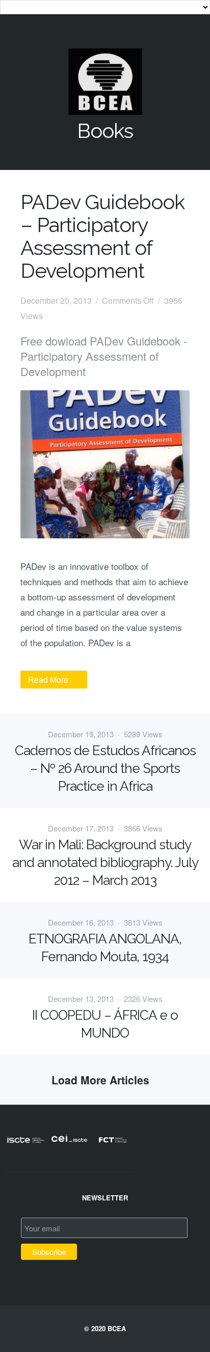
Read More (48, 679)
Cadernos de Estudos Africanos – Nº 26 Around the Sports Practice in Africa (105, 768)
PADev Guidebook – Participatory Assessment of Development (102, 236)
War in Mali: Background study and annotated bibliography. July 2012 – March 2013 (105, 862)
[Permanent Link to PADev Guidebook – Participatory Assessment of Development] (105, 464)
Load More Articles (105, 1079)
